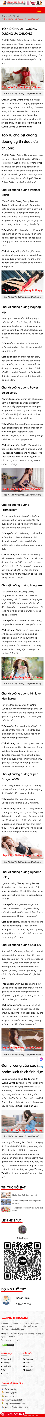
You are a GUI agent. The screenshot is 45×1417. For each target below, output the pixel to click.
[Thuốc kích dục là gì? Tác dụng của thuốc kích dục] (6, 1211)
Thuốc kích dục (8, 1366)
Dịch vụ (5, 1370)
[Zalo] (41, 1066)
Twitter (28, 1362)
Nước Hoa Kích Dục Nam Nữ (24, 1195)
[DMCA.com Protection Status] (8, 1345)
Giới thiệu (6, 1362)
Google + (29, 1370)
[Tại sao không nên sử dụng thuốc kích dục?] (6, 1204)
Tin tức (16, 16)
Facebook (29, 1359)
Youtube (29, 1366)
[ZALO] (23, 1254)
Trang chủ (6, 16)
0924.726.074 (23, 1304)
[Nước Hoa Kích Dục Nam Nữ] (6, 1197)
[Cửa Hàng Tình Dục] (22, 4)
